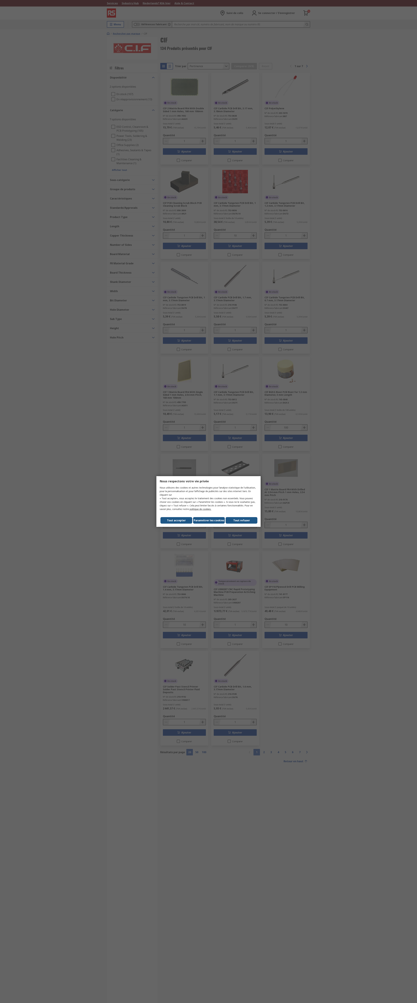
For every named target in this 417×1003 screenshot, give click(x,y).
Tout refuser (241, 520)
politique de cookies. (200, 509)
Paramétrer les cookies (209, 520)
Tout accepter (176, 520)
